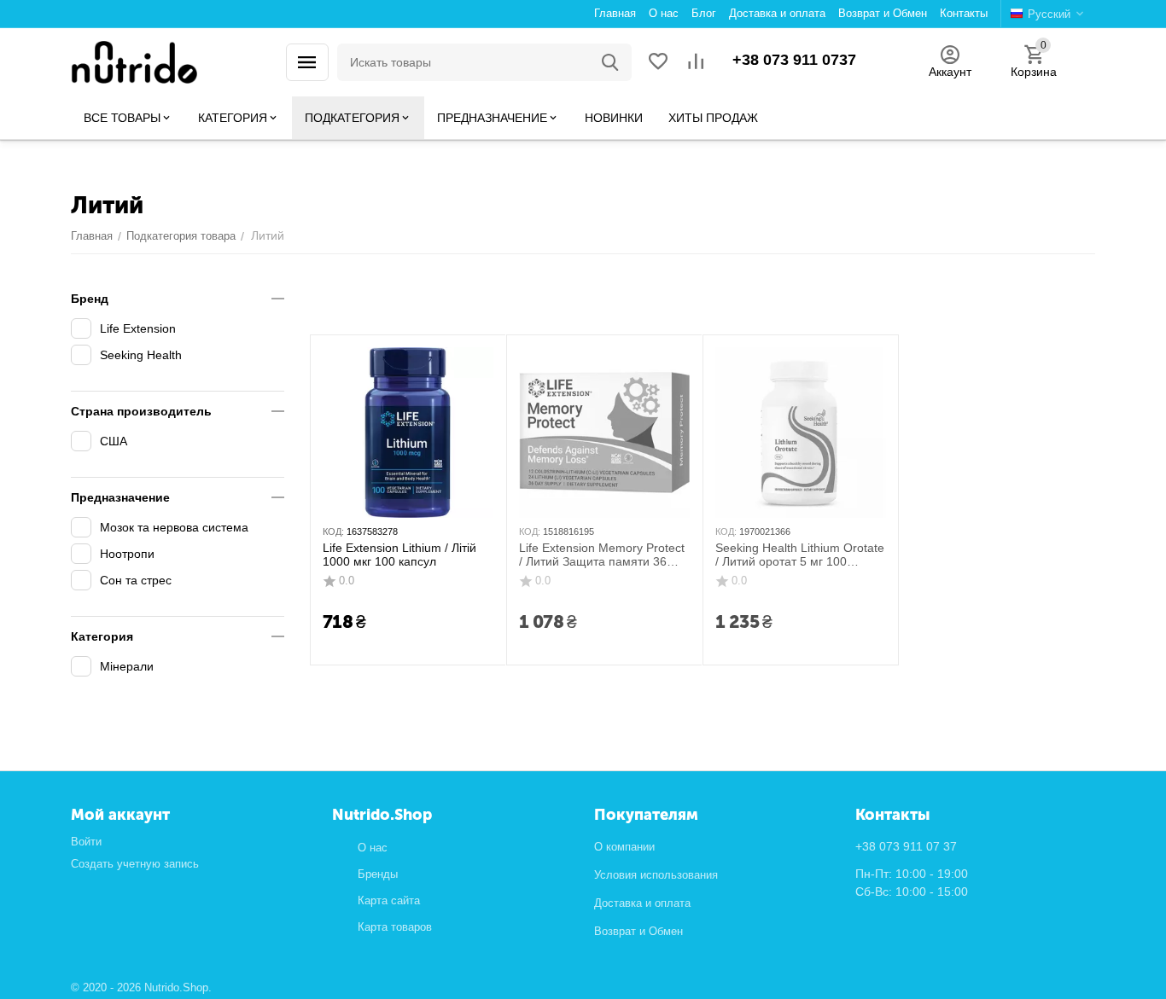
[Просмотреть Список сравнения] (696, 62)
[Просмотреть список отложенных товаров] (658, 62)
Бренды (378, 874)
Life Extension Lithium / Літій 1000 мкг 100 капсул (399, 555)
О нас (373, 847)
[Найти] (610, 62)
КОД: (333, 531)
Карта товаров (395, 927)
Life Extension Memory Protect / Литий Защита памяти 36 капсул (602, 555)
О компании (624, 846)
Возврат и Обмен (638, 931)
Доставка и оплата (642, 903)
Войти (86, 841)
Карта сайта (389, 900)
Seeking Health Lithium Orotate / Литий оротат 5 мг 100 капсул (799, 555)
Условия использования (656, 874)
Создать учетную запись (135, 863)
